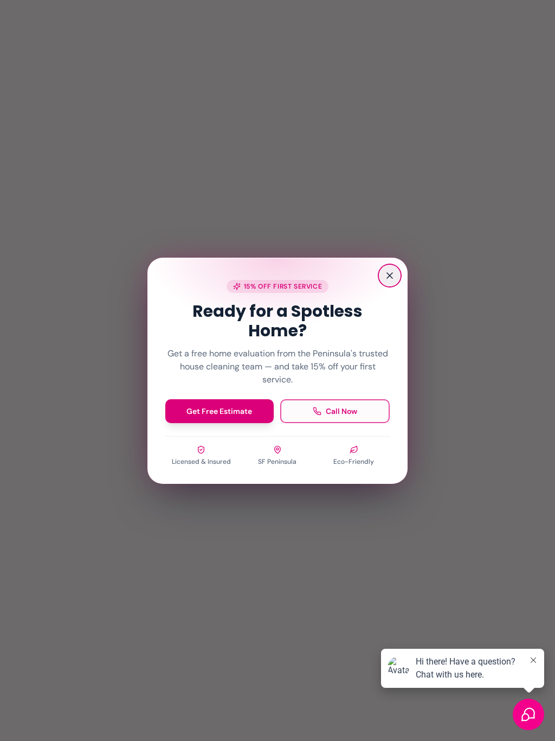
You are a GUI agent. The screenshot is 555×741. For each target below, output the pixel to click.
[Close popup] (390, 275)
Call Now (341, 411)
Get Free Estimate (219, 411)
